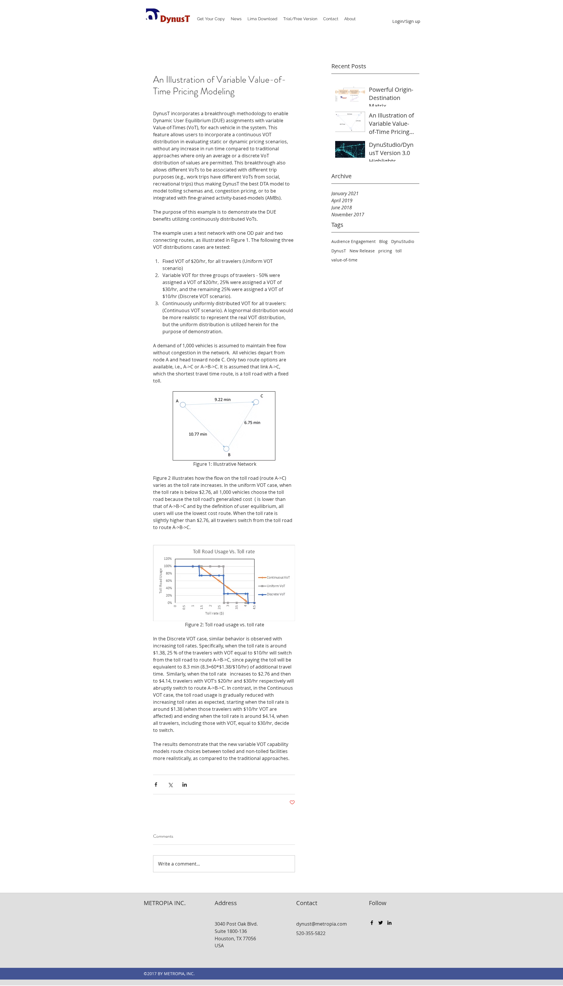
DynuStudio (402, 241)
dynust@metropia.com (321, 924)
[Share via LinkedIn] (184, 784)
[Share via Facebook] (156, 784)
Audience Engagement (353, 241)
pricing (385, 251)
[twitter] (381, 923)
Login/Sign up (406, 21)
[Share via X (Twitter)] (170, 784)
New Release (362, 251)
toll (399, 251)
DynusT (338, 251)
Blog (383, 241)
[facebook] (372, 923)
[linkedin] (389, 923)
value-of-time (344, 260)
